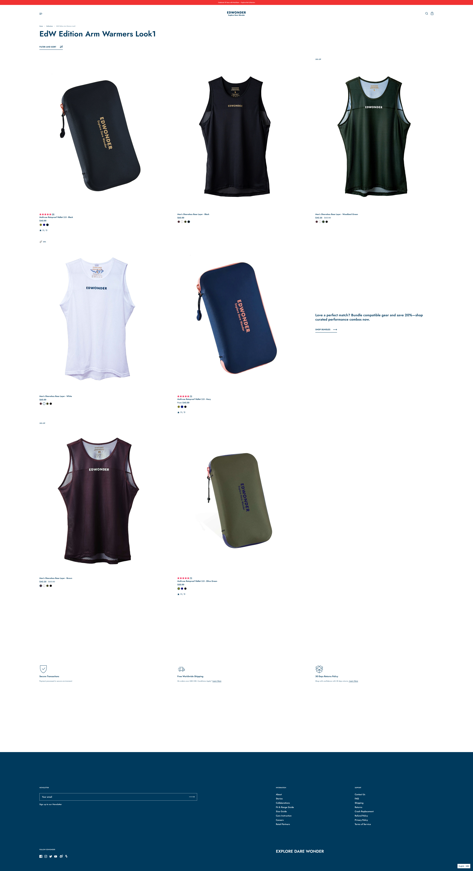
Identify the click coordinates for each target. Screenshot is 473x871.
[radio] (40, 224)
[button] (45, 214)
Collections (49, 26)
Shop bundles (322, 329)
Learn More (216, 681)
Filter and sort (47, 47)
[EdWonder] (236, 13)
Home (41, 26)
